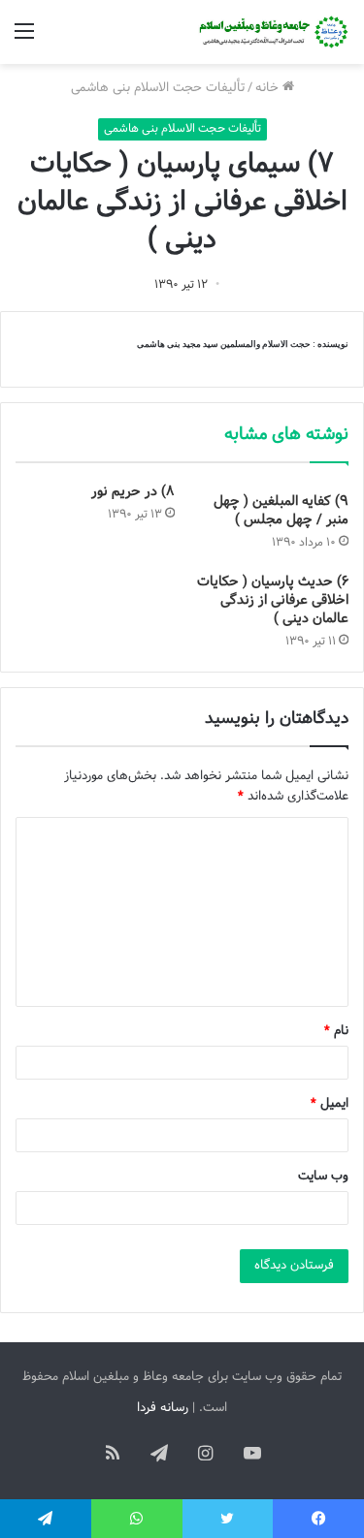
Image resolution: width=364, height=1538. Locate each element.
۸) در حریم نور (133, 492)
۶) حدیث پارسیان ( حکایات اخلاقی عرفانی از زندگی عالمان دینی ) (272, 600)
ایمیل (329, 1103)
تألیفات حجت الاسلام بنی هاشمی (158, 88)
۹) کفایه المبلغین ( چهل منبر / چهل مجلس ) (281, 510)
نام (336, 1031)
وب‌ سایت (323, 1176)
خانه (268, 88)
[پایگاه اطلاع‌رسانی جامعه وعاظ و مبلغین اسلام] (271, 32)
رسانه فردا (162, 1408)
